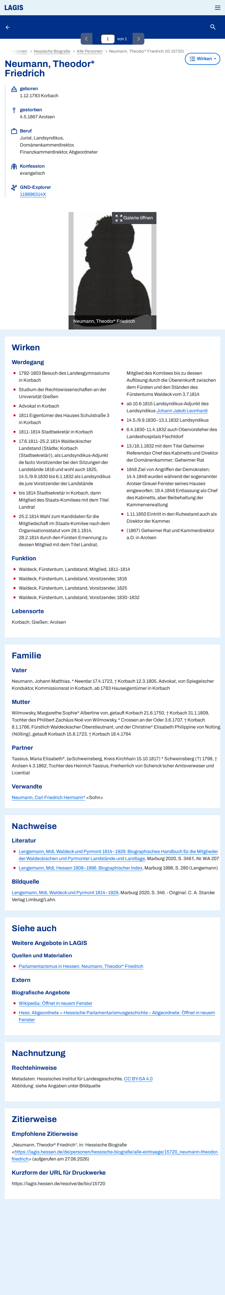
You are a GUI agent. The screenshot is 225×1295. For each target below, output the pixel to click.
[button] (217, 7)
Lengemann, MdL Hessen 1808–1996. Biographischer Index (80, 867)
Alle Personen (90, 51)
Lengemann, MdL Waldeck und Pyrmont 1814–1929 (65, 892)
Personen (18, 51)
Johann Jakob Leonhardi (182, 410)
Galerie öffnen (137, 217)
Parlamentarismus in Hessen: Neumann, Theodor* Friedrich (81, 966)
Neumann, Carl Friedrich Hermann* (48, 797)
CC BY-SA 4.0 (138, 1078)
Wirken (204, 58)
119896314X (33, 194)
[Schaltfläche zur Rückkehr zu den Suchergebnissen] (8, 27)
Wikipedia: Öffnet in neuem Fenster (55, 1003)
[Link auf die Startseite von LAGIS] (34, 7)
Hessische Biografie (52, 51)
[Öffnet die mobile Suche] (213, 27)
